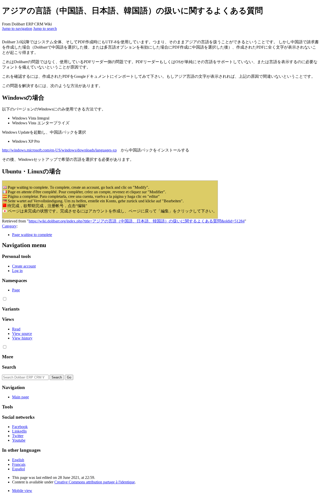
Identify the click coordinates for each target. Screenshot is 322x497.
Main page (20, 397)
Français (18, 464)
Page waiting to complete (32, 235)
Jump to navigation (17, 28)
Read (16, 329)
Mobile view (22, 490)
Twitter (17, 436)
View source (22, 333)
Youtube (18, 440)
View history (22, 338)
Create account (24, 266)
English (18, 460)
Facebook (20, 427)
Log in (17, 271)
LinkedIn (19, 431)
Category (9, 226)
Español (18, 469)
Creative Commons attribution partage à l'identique (94, 482)
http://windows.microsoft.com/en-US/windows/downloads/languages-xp (59, 150)
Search (9, 367)
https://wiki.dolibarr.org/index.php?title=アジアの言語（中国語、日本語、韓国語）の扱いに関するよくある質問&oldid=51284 (137, 221)
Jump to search (45, 28)
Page (16, 290)
